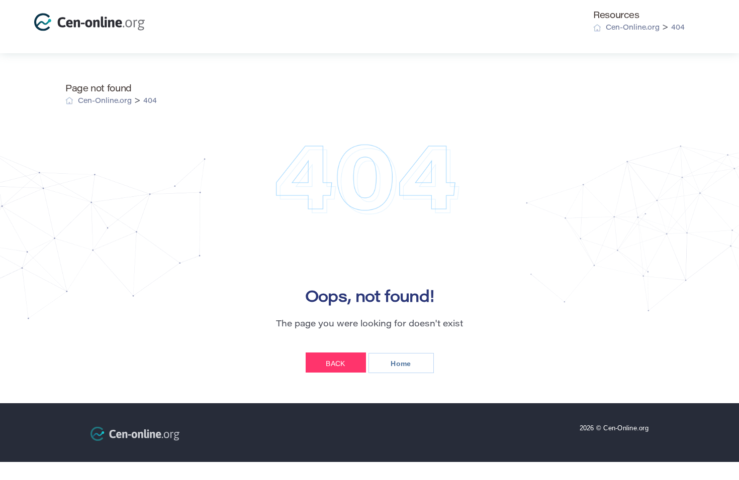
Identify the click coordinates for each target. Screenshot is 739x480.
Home (401, 363)
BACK (335, 363)
